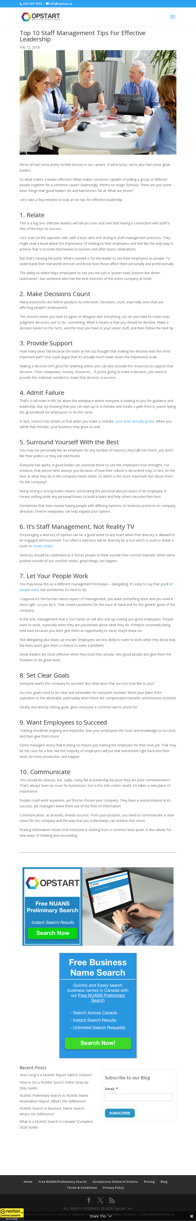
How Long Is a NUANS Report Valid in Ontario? (56, 1075)
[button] (12, 1214)
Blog (164, 1182)
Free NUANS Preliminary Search (62, 1182)
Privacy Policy (113, 1188)
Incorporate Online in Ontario (115, 1182)
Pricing (149, 1182)
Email (111, 1089)
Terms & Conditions (82, 1188)
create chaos (43, 546)
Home (28, 1182)
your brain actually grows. (135, 421)
